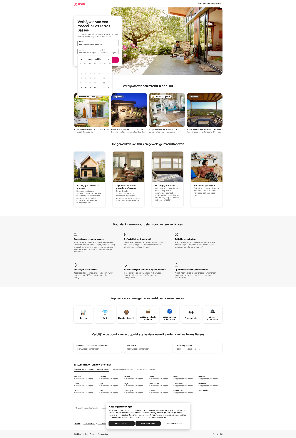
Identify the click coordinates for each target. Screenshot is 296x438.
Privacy (92, 434)
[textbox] (87, 52)
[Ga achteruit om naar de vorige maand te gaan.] (81, 59)
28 (99, 88)
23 (108, 83)
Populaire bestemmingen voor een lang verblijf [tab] (91, 369)
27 (95, 88)
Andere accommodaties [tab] (146, 369)
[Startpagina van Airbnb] (79, 3)
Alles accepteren (121, 423)
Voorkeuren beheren (174, 423)
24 (81, 88)
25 (86, 88)
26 (90, 88)
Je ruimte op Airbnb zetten (209, 3)
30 (108, 88)
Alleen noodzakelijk (148, 423)
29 (104, 88)
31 (81, 92)
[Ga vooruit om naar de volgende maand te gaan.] (108, 59)
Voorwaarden (103, 434)
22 (104, 83)
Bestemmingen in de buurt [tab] (123, 369)
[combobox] (98, 44)
